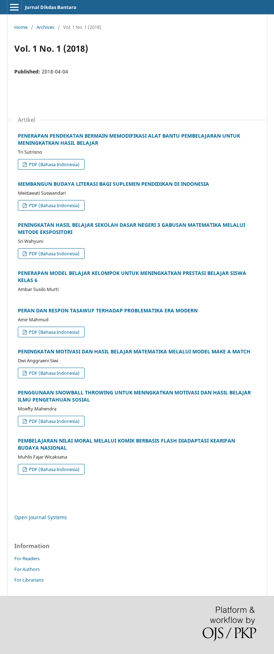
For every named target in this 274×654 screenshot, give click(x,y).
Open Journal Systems (40, 517)
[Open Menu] (14, 7)
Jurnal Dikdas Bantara (50, 7)
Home (20, 27)
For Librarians (29, 580)
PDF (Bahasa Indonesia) (54, 164)
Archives (45, 27)
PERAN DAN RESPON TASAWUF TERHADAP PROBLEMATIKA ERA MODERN (108, 310)
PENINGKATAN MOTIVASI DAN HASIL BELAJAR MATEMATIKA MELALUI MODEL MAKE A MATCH (134, 351)
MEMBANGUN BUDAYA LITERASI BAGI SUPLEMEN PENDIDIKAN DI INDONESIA (113, 183)
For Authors (27, 569)
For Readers (27, 558)
